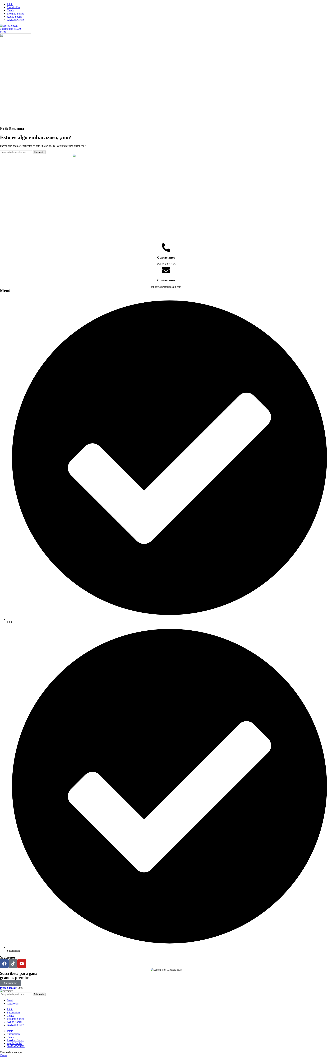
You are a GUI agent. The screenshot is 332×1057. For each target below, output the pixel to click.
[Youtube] (21, 963)
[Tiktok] (13, 963)
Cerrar (3, 1055)
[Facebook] (4, 963)
